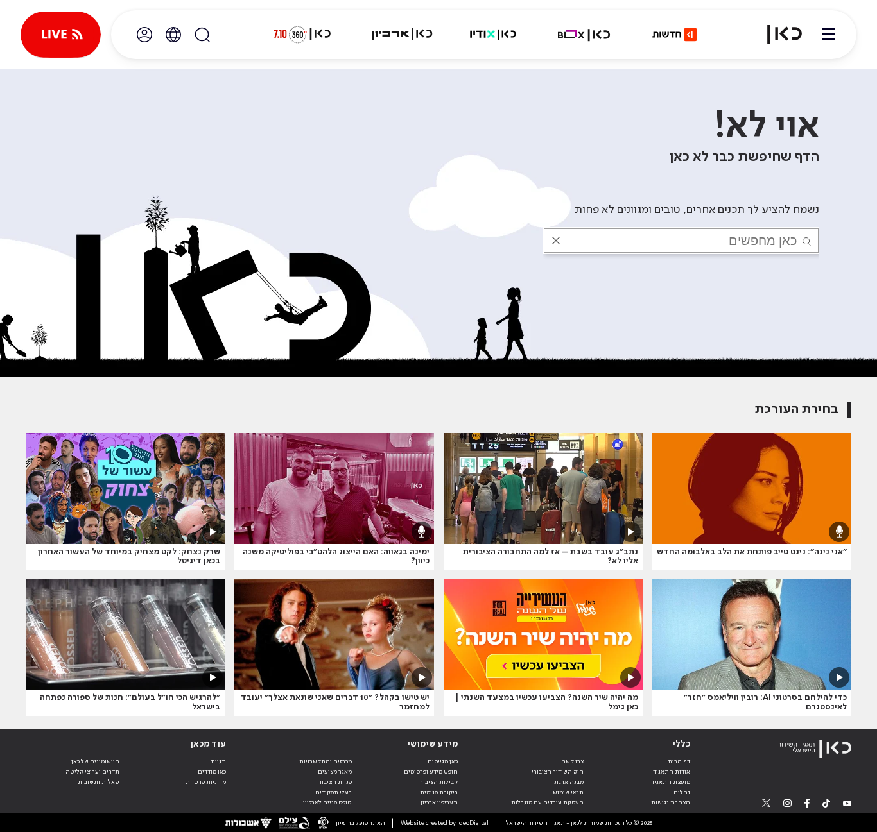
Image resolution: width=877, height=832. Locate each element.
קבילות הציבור (439, 782)
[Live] (61, 34)
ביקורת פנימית (439, 792)
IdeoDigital (473, 823)
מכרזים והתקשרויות (325, 761)
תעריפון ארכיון (439, 802)
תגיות (218, 761)
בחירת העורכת (796, 409)
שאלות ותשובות (98, 782)
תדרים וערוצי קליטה (92, 771)
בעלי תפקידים (333, 792)
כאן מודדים (212, 771)
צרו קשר (573, 761)
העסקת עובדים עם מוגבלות (547, 802)
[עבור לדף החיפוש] (202, 34)
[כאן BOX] (584, 35)
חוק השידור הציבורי (558, 771)
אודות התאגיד (671, 771)
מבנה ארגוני (568, 782)
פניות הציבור (335, 782)
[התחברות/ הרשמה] (144, 34)
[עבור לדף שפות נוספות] (173, 34)
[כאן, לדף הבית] (777, 34)
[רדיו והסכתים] (493, 35)
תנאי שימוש (568, 792)
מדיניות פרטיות (206, 782)
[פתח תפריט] (829, 34)
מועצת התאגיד (670, 782)
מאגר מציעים (335, 771)
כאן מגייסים (443, 761)
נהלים (681, 792)
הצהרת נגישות (670, 802)
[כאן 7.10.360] (301, 35)
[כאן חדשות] (675, 35)
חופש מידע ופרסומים (431, 771)
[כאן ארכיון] (402, 35)
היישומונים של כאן (95, 761)
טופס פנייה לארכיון (327, 802)
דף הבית (679, 761)
